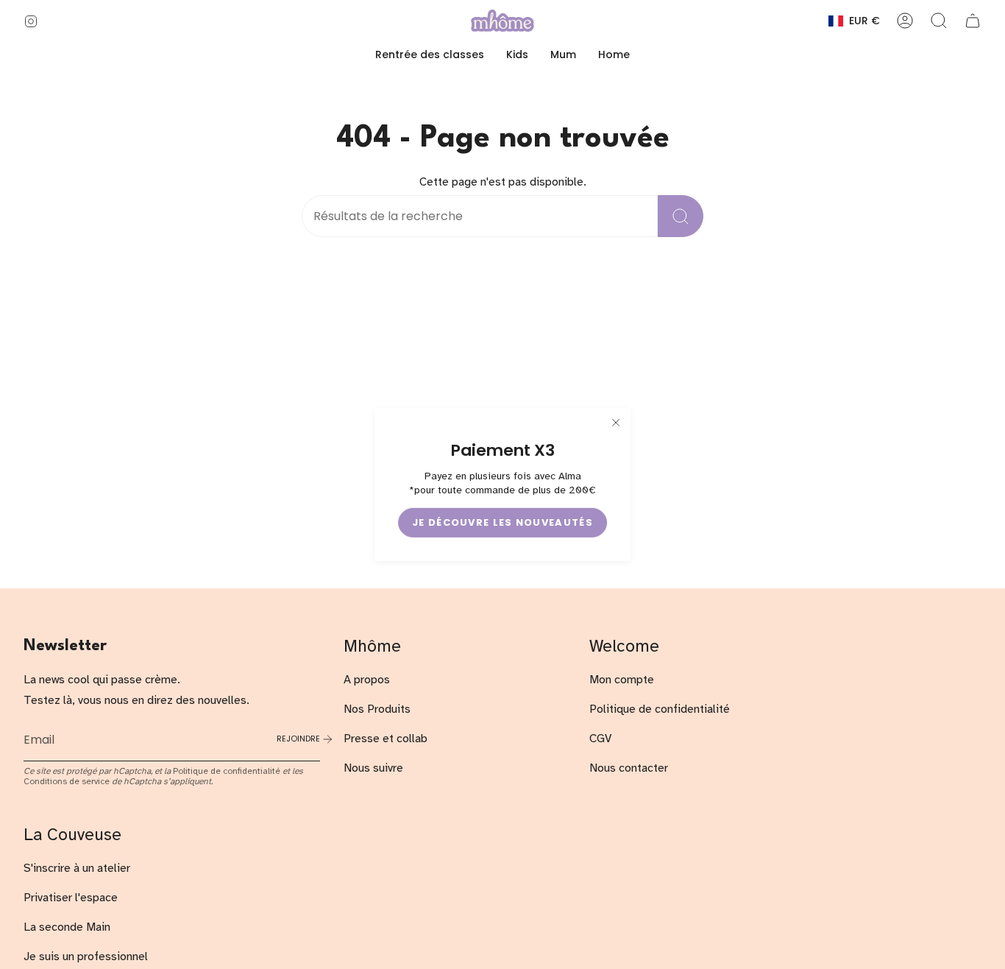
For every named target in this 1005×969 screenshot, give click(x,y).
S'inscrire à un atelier (77, 868)
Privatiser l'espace (71, 897)
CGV (600, 738)
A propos (367, 679)
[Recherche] (680, 216)
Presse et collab (385, 738)
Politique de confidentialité (226, 771)
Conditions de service (67, 781)
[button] (517, 55)
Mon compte (621, 679)
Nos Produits (377, 709)
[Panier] (973, 20)
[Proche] (615, 422)
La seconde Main (67, 927)
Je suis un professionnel (86, 956)
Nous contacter (628, 768)
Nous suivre (373, 768)
